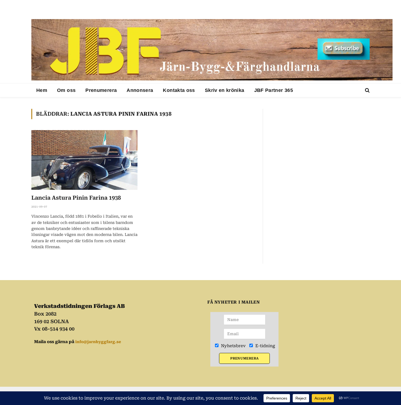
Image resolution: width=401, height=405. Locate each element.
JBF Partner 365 (273, 90)
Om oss (66, 90)
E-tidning (264, 345)
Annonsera (140, 90)
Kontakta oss (179, 90)
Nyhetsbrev (233, 345)
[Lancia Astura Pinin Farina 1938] (84, 160)
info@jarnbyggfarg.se (98, 342)
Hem (41, 90)
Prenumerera (101, 90)
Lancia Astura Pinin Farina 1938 (76, 197)
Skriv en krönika (224, 90)
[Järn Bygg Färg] (212, 49)
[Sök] (367, 90)
